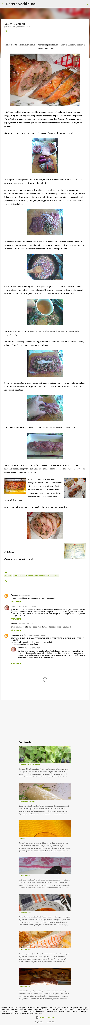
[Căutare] (39, 3)
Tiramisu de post (25, 986)
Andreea (14, 595)
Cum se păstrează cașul (27, 802)
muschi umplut (40, 575)
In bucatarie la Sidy (19, 635)
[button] (5, 31)
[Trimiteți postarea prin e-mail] (5, 573)
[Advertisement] (45, 719)
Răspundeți (16, 602)
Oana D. (14, 606)
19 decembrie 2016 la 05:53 (37, 635)
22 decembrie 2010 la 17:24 (28, 595)
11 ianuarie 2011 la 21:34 (26, 623)
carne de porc (19, 575)
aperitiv (8, 575)
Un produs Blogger (46, 1017)
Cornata (22, 838)
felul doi (29, 575)
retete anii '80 (53, 575)
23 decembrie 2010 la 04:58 (27, 606)
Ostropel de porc (25, 912)
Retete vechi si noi (21, 4)
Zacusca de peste (25, 949)
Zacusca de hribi (24, 875)
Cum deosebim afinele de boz (29, 765)
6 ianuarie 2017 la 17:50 (32, 648)
